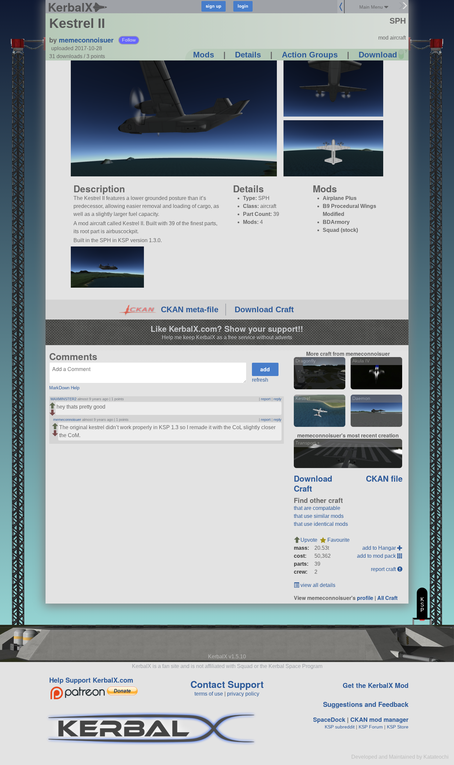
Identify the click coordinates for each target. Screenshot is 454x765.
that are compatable (317, 508)
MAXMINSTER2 (63, 399)
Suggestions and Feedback (365, 704)
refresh (260, 380)
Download (378, 54)
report (266, 399)
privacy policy (243, 694)
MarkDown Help (64, 387)
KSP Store (397, 726)
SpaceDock (329, 719)
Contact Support (227, 684)
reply (278, 399)
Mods (203, 54)
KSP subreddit (340, 726)
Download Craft (264, 309)
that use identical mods (321, 524)
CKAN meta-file (189, 309)
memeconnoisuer (86, 40)
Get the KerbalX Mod (375, 685)
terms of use (208, 694)
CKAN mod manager (379, 719)
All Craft (387, 598)
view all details (317, 585)
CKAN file (384, 478)
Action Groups (310, 54)
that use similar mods (319, 516)
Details (248, 54)
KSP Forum (371, 726)
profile (365, 598)
